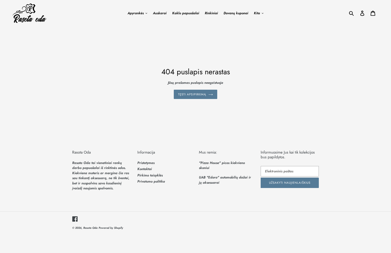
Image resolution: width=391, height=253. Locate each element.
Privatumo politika (151, 181)
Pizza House (209, 162)
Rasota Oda (90, 228)
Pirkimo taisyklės (150, 175)
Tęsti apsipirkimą (192, 94)
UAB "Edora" (209, 177)
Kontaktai (144, 168)
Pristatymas (146, 162)
